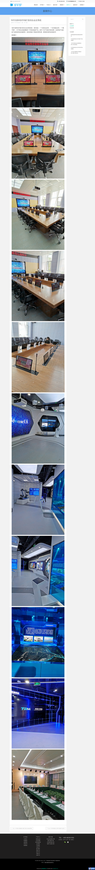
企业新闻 (72, 26)
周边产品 (38, 850)
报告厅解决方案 (51, 840)
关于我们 (42, 4)
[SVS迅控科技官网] (16, 4)
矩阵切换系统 (38, 842)
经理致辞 (25, 840)
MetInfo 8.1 (44, 868)
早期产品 (38, 853)
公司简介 (25, 839)
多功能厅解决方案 (50, 842)
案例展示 (62, 4)
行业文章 (72, 28)
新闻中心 (68, 4)
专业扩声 (38, 847)
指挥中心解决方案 (50, 843)
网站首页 (36, 4)
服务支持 (75, 4)
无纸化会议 (38, 839)
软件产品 (38, 851)
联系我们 (82, 4)
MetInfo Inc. (55, 868)
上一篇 (22, 828)
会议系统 (38, 843)
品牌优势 (25, 842)
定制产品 (38, 855)
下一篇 (55, 828)
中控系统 (38, 845)
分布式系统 (38, 840)
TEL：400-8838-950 (66, 837)
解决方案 (55, 4)
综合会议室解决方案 (51, 839)
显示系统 (38, 848)
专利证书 (25, 843)
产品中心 (48, 4)
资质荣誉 (25, 845)
